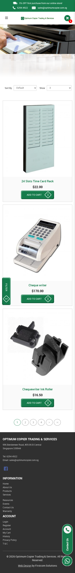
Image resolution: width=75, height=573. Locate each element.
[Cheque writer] (37, 243)
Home (6, 483)
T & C (5, 543)
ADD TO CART (34, 194)
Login (5, 521)
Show (42, 87)
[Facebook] (6, 468)
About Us (7, 487)
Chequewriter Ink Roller (37, 389)
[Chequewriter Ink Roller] (37, 347)
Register (7, 525)
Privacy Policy (10, 539)
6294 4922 (22, 7)
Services (7, 494)
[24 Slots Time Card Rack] (37, 139)
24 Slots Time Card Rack (37, 181)
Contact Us (8, 507)
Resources (8, 500)
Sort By (8, 87)
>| (57, 423)
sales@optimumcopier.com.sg (52, 7)
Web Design (24, 565)
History (6, 536)
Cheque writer (38, 285)
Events (6, 503)
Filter (6, 287)
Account (7, 528)
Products (7, 490)
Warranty (7, 511)
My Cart (7, 532)
